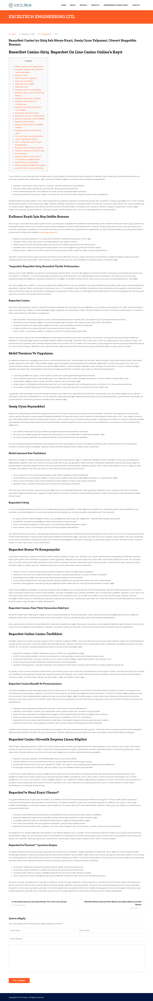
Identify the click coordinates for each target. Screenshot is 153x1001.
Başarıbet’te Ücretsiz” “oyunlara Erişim (29, 116)
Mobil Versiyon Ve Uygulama (26, 78)
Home (63, 5)
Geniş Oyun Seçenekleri (24, 81)
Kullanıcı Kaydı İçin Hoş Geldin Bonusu (29, 66)
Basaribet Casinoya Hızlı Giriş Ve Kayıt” (30, 150)
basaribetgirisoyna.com (48, 232)
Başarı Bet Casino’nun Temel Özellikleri (30, 119)
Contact (136, 5)
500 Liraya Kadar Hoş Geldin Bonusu (29, 136)
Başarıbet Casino (21, 75)
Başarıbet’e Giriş (21, 87)
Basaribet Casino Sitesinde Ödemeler (29, 168)
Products (95, 5)
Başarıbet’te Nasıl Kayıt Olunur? (27, 113)
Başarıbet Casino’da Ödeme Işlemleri (29, 148)
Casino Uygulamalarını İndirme (26, 139)
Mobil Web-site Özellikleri (25, 84)
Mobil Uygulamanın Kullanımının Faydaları (30, 165)
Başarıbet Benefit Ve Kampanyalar (28, 90)
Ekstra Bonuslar (21, 153)
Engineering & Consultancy (116, 5)
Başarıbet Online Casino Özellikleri (28, 98)
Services (83, 5)
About (73, 5)
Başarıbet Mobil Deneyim (24, 121)
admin (13, 34)
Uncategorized (46, 34)
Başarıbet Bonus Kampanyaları (26, 162)
